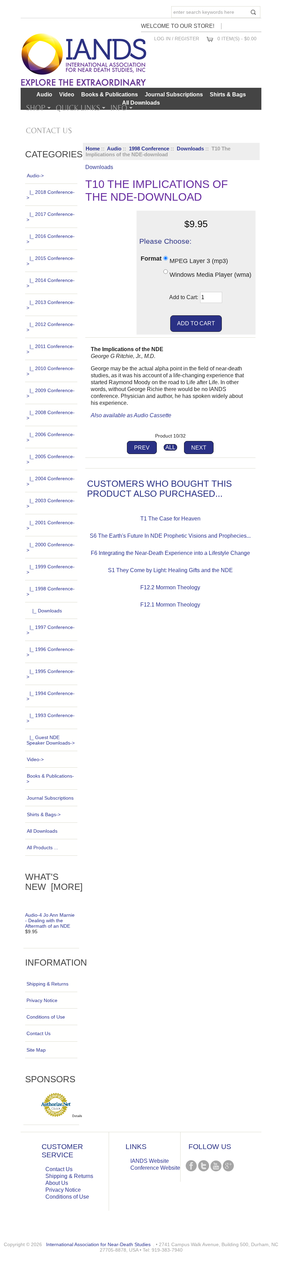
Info (118, 107)
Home (93, 148)
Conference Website (155, 1168)
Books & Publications (109, 94)
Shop (35, 107)
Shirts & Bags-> (44, 814)
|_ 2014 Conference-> (50, 282)
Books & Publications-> (50, 778)
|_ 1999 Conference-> (50, 569)
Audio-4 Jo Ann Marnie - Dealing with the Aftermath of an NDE (50, 920)
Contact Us (49, 130)
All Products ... (42, 847)
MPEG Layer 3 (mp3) (199, 260)
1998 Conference (149, 148)
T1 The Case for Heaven (170, 519)
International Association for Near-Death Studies (98, 1244)
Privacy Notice (41, 1000)
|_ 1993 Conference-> (50, 718)
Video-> (35, 759)
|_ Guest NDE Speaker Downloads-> (50, 740)
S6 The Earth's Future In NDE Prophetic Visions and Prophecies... (170, 536)
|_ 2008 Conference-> (50, 415)
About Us (56, 1183)
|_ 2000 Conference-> (50, 547)
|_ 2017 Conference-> (50, 216)
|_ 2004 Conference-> (50, 481)
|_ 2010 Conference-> (50, 371)
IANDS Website (149, 1161)
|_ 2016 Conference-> (50, 238)
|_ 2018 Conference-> (50, 194)
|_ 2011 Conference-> (50, 349)
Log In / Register (176, 38)
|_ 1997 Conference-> (50, 629)
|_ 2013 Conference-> (50, 305)
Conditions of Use (45, 1017)
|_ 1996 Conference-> (50, 651)
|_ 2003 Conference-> (50, 503)
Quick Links (78, 107)
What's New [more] (54, 882)
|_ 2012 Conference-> (50, 327)
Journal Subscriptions (174, 94)
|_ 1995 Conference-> (50, 674)
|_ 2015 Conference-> (50, 260)
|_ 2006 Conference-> (50, 437)
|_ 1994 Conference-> (50, 696)
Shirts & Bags (228, 94)
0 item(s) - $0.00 (237, 38)
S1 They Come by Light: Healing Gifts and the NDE (170, 570)
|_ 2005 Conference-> (50, 459)
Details (77, 1116)
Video (66, 94)
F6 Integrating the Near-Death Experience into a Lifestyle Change (170, 553)
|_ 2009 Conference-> (50, 393)
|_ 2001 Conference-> (50, 525)
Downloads (190, 148)
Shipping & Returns (47, 984)
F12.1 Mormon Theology (170, 605)
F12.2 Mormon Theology (170, 587)
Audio (114, 148)
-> (35, 175)
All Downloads (141, 103)
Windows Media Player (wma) (210, 274)
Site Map (36, 1050)
